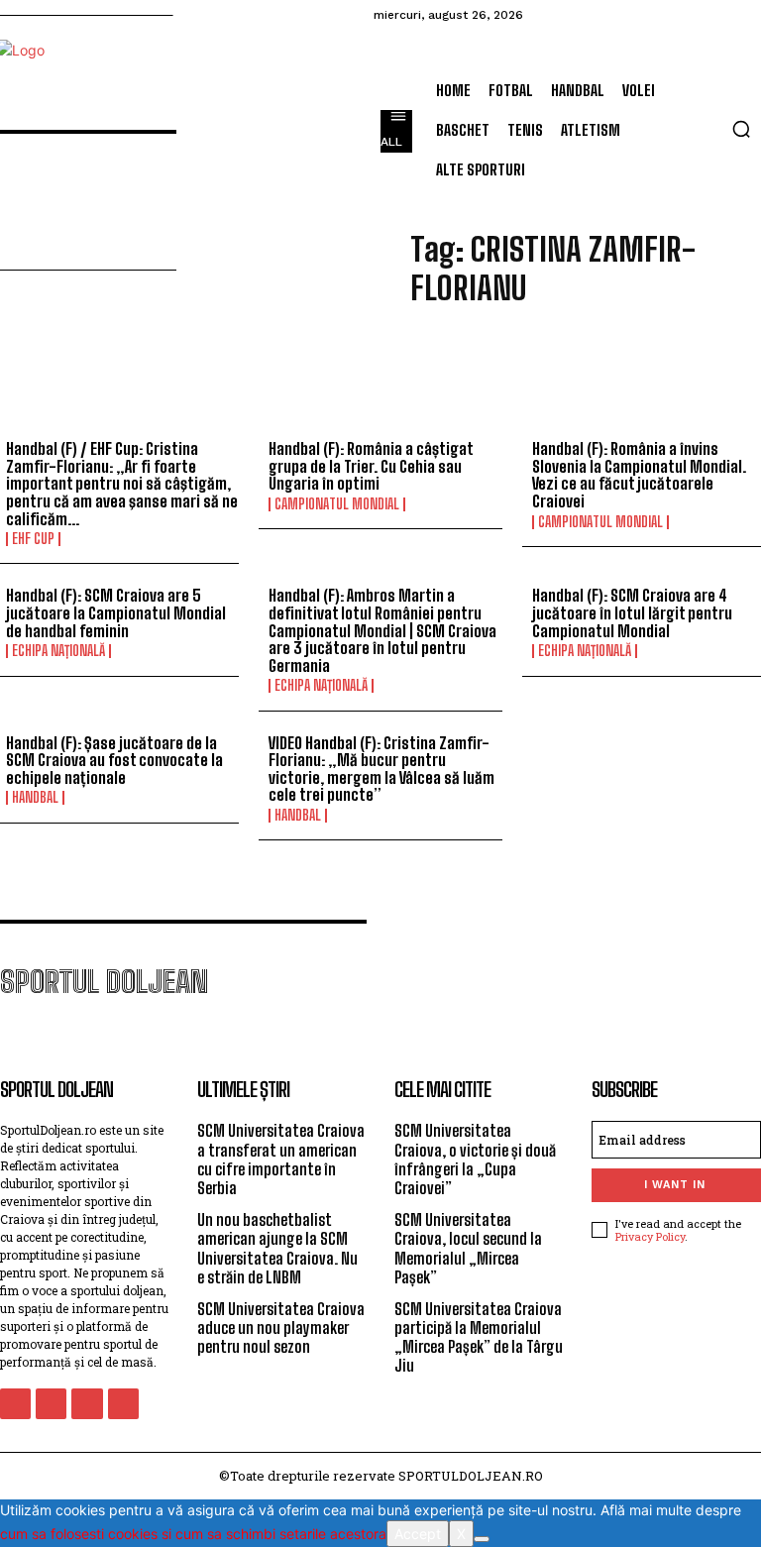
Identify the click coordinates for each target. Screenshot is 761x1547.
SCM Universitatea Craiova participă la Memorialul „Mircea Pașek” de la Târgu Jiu (478, 1337)
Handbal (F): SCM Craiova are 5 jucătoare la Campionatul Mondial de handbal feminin (116, 612)
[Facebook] (15, 1403)
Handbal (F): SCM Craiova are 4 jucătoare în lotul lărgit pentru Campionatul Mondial (632, 612)
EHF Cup (33, 539)
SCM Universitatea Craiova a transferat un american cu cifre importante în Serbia (281, 1159)
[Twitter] (86, 1403)
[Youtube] (123, 1403)
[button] (741, 129)
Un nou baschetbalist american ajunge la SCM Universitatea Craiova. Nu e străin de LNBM (277, 1248)
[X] (481, 1539)
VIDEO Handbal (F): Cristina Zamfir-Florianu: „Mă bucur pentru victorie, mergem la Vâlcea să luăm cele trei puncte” (381, 769)
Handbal (35, 798)
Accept (417, 1533)
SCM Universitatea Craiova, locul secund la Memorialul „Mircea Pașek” (468, 1248)
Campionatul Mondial (336, 504)
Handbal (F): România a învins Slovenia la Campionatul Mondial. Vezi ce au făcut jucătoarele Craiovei (639, 474)
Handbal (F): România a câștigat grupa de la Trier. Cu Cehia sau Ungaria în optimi (371, 466)
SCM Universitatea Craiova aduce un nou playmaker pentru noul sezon (281, 1327)
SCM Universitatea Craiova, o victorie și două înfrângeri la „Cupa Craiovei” (475, 1159)
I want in (675, 1184)
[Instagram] (51, 1403)
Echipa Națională (58, 651)
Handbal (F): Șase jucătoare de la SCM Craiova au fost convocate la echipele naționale (114, 760)
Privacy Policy (650, 1236)
